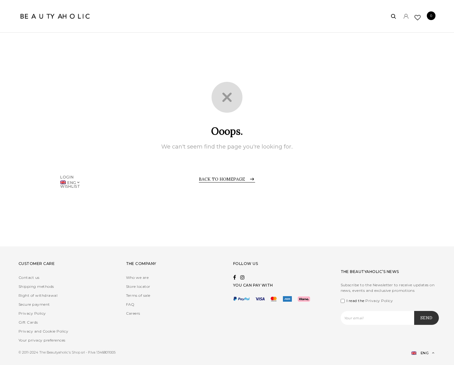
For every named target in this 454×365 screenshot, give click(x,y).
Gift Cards (28, 322)
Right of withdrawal (38, 295)
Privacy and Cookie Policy (43, 331)
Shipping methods (36, 286)
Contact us (29, 277)
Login (67, 176)
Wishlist (70, 186)
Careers (133, 313)
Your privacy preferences (42, 340)
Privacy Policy (32, 313)
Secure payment (34, 304)
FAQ (130, 304)
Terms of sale (138, 295)
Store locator (138, 286)
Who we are (137, 277)
